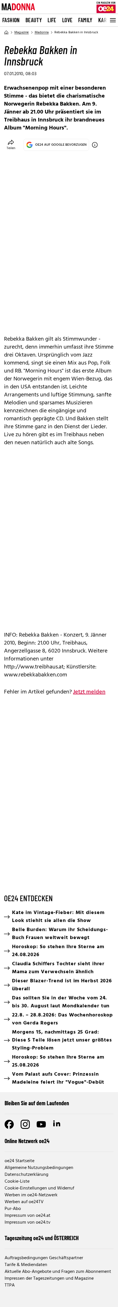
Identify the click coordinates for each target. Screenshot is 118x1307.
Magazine (21, 32)
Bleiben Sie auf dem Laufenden (37, 1103)
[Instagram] (25, 1124)
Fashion (11, 20)
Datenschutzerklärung (26, 1174)
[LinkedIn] (57, 1124)
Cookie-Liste (17, 1181)
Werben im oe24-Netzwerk (31, 1195)
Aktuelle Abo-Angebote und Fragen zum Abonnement (58, 1271)
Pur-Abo (13, 1209)
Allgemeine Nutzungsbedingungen (39, 1168)
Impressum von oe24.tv (27, 1222)
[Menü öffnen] (112, 20)
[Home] (6, 32)
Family (85, 20)
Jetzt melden (89, 692)
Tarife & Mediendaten (26, 1265)
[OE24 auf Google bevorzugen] (94, 144)
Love (67, 20)
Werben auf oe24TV (24, 1202)
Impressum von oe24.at (27, 1215)
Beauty (33, 20)
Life (52, 20)
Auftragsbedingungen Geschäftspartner (44, 1258)
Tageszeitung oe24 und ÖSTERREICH (42, 1237)
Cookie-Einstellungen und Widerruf (39, 1188)
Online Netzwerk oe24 (27, 1140)
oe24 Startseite (19, 1161)
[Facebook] (9, 1124)
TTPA (10, 1285)
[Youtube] (41, 1124)
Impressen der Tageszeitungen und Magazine (49, 1278)
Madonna (42, 32)
